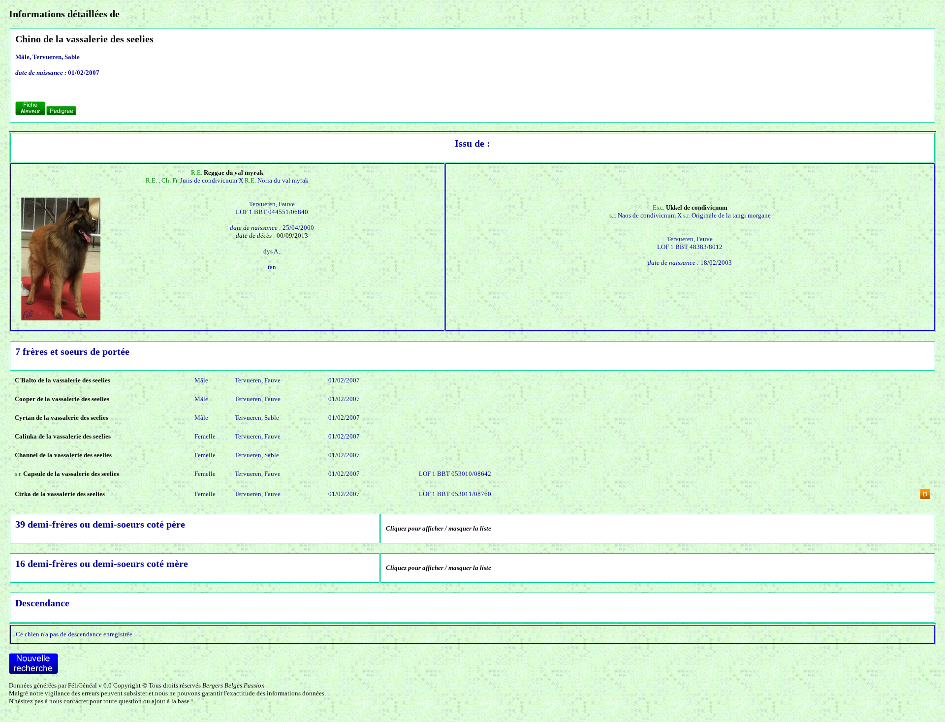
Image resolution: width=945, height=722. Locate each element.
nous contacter (68, 701)
